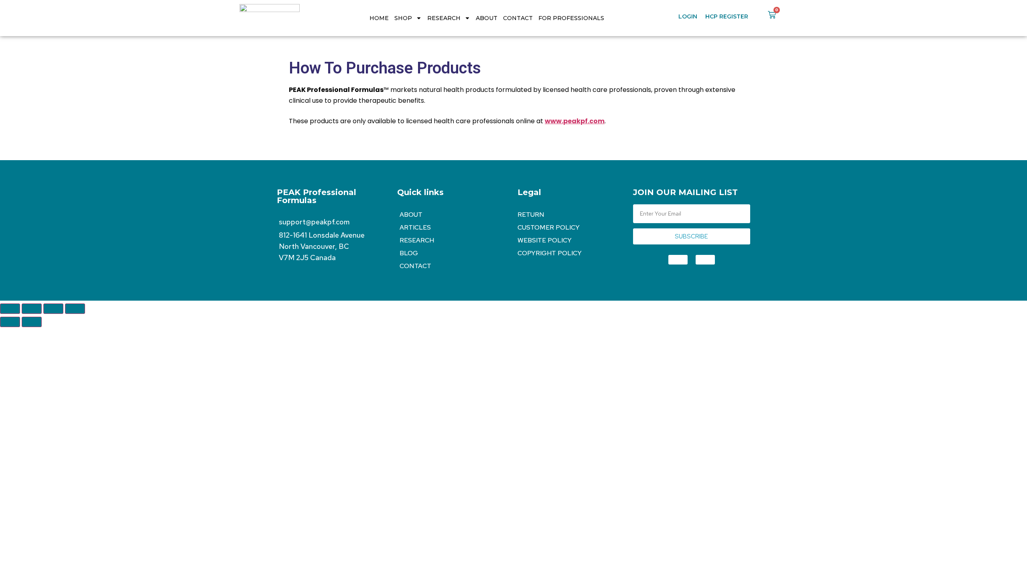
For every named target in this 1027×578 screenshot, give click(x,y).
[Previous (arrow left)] (10, 322)
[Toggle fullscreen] (32, 308)
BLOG (409, 253)
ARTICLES (415, 227)
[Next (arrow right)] (32, 322)
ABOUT (486, 18)
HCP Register (726, 16)
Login (687, 16)
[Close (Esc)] (75, 308)
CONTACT (518, 18)
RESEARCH (444, 18)
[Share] (53, 308)
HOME (379, 18)
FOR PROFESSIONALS (571, 18)
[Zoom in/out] (10, 308)
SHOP (403, 18)
